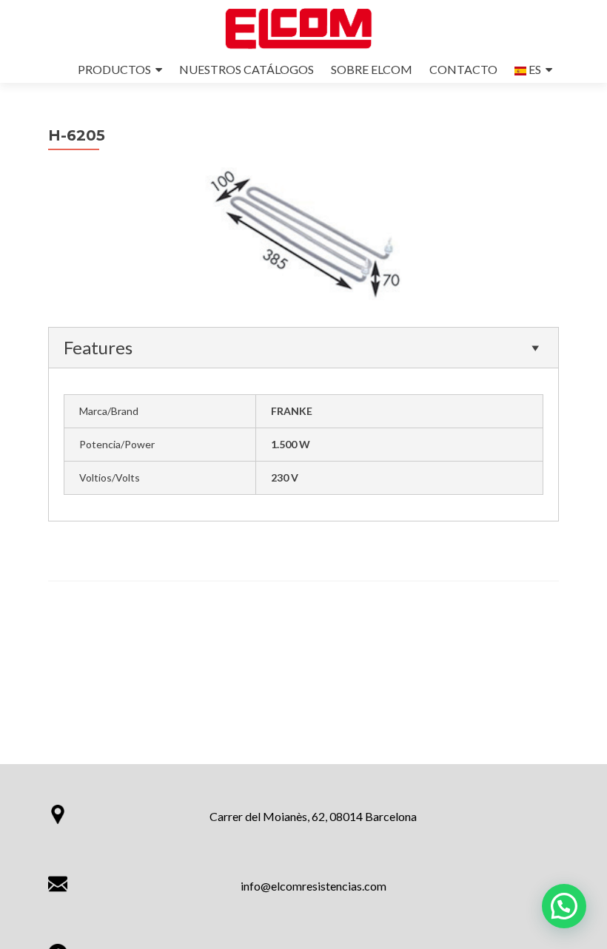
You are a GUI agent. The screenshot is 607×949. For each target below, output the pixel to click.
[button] (564, 906)
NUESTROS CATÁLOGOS (246, 69)
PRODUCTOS (114, 69)
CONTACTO (463, 69)
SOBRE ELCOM (371, 69)
